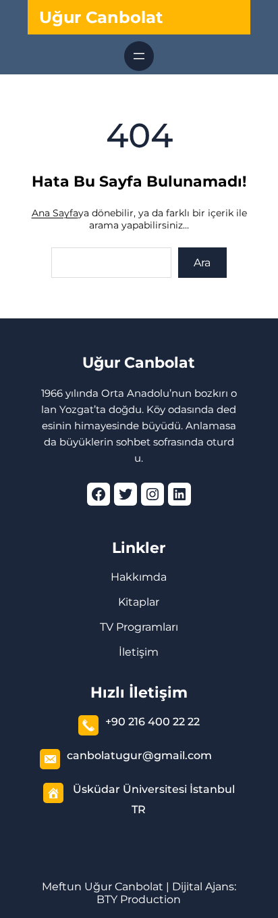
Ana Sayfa (55, 213)
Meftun (62, 886)
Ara (202, 262)
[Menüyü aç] (139, 56)
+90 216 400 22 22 (152, 721)
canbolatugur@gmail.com (139, 755)
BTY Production (138, 899)
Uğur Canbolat (101, 17)
